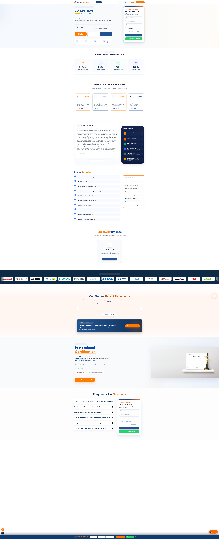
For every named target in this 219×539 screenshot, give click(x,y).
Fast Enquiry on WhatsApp (134, 38)
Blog (119, 2)
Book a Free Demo (140, 2)
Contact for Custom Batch (109, 258)
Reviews (110, 2)
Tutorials (115, 2)
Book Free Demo (120, 536)
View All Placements (109, 314)
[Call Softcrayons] (2, 533)
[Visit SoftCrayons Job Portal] (2, 529)
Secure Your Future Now (84, 379)
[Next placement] (140, 308)
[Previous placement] (78, 308)
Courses (98, 2)
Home (94, 2)
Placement (105, 2)
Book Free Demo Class (134, 35)
